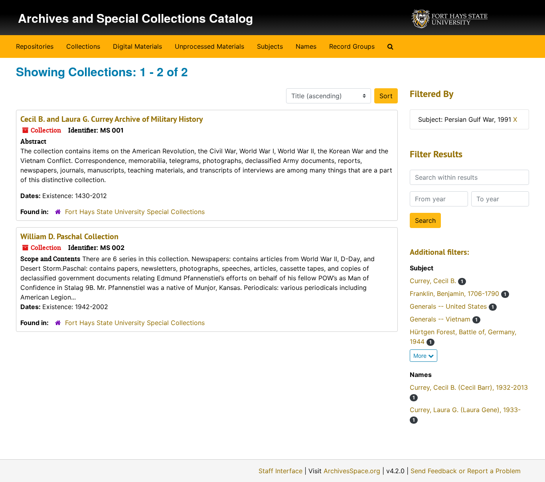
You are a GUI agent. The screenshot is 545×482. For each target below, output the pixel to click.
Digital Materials (137, 46)
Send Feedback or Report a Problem (466, 471)
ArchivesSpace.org (352, 471)
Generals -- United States (452, 306)
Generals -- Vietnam (444, 319)
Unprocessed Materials (209, 46)
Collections (83, 46)
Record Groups (352, 46)
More (420, 355)
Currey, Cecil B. (436, 281)
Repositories (34, 46)
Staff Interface (280, 471)
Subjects (270, 46)
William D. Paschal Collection (69, 236)
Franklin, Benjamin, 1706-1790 (458, 294)
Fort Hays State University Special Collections (135, 212)
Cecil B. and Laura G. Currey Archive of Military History (111, 119)
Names (306, 46)
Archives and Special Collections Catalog (135, 17)
